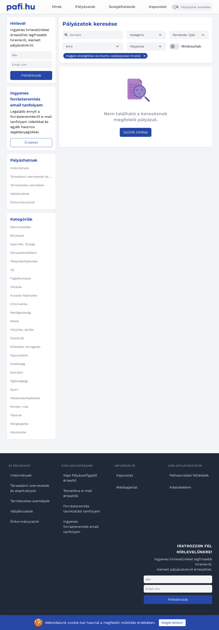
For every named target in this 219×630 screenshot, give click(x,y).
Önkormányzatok (24, 521)
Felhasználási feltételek (189, 475)
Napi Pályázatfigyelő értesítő (80, 477)
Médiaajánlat (127, 487)
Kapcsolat (158, 7)
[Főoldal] (21, 7)
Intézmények (21, 475)
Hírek (57, 7)
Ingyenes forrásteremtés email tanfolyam (80, 526)
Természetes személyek (30, 501)
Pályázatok (85, 7)
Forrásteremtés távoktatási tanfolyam (81, 508)
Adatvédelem (180, 487)
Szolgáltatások (122, 7)
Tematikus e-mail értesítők (77, 493)
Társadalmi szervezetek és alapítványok (29, 488)
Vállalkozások (21, 511)
